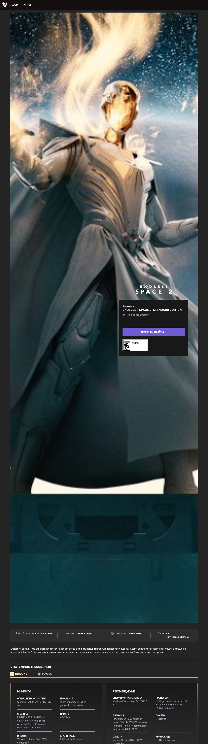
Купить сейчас (154, 332)
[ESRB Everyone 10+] (126, 345)
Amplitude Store (5, 5)
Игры (27, 4)
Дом (15, 4)
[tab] (18, 674)
